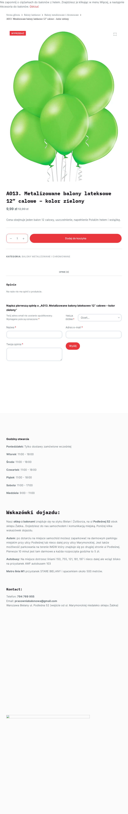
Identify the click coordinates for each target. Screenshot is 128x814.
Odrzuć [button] (34, 6)
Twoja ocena (70, 317)
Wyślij (72, 345)
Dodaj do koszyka (75, 238)
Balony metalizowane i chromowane (46, 256)
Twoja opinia (14, 344)
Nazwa (11, 327)
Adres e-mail (74, 327)
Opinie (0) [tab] (64, 272)
